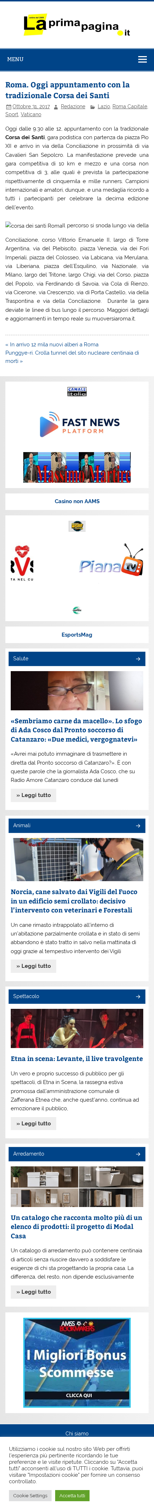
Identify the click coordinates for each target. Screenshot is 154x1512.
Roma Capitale (129, 106)
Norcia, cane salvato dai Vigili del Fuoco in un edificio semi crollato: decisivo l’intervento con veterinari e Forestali (74, 900)
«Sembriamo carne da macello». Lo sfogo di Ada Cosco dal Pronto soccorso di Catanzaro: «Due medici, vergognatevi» (76, 729)
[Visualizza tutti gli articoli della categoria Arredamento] (138, 1155)
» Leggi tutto (33, 795)
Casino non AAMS (77, 501)
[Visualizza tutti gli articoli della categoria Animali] (138, 826)
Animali (21, 825)
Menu (15, 59)
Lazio (104, 106)
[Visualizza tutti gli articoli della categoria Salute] (138, 659)
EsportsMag (77, 635)
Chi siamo (77, 1433)
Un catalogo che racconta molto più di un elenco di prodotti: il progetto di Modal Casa (76, 1226)
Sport (11, 114)
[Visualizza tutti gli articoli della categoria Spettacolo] (138, 997)
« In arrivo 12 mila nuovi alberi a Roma (51, 344)
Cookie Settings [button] (30, 1495)
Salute (20, 658)
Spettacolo (26, 996)
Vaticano (31, 114)
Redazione (73, 106)
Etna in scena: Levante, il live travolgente (77, 1058)
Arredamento (28, 1154)
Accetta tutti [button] (72, 1495)
